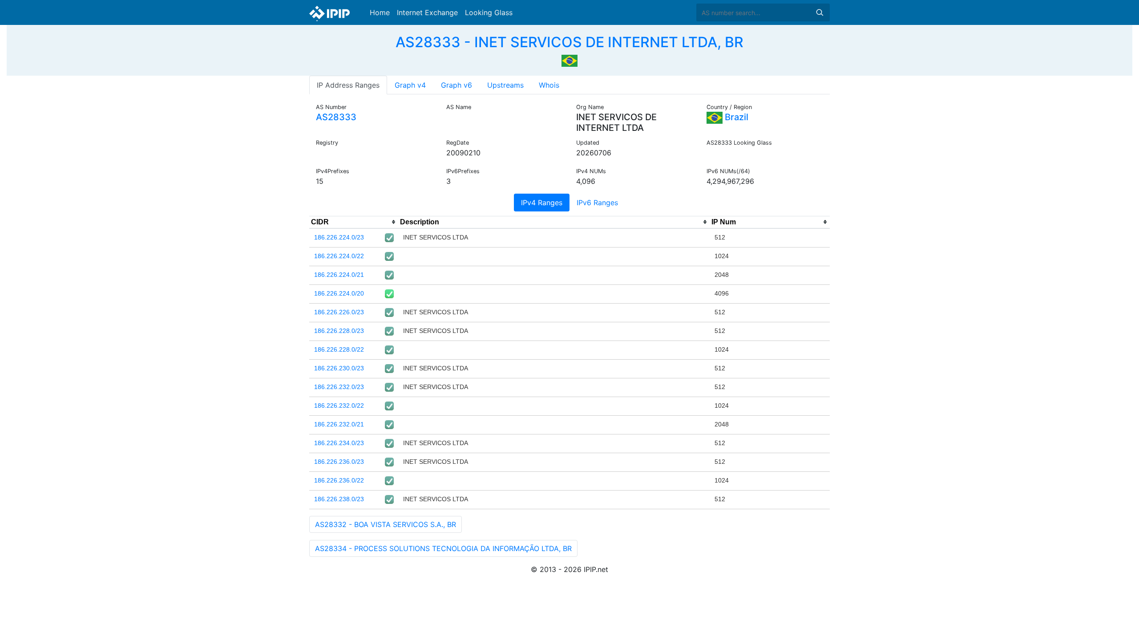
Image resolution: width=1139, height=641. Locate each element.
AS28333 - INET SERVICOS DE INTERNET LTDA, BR (569, 42)
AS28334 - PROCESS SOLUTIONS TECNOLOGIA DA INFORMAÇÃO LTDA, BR (443, 548)
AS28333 (336, 117)
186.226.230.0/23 (339, 368)
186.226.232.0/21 (339, 424)
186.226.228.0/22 (339, 349)
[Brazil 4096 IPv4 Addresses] (569, 59)
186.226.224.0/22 (339, 256)
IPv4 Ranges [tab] (541, 202)
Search (819, 12)
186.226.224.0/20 (339, 293)
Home (380, 12)
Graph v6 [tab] (456, 85)
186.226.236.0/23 (339, 461)
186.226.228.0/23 (339, 330)
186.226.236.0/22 (339, 480)
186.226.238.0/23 (339, 499)
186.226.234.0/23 (339, 442)
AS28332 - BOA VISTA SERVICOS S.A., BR (385, 524)
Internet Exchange (427, 12)
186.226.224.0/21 (339, 274)
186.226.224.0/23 (339, 237)
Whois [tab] (549, 85)
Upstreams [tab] (505, 85)
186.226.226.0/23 (339, 312)
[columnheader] (353, 222)
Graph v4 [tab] (410, 85)
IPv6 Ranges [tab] (597, 202)
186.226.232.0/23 (339, 386)
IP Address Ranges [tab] (348, 85)
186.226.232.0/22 (339, 405)
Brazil (735, 117)
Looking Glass (489, 12)
